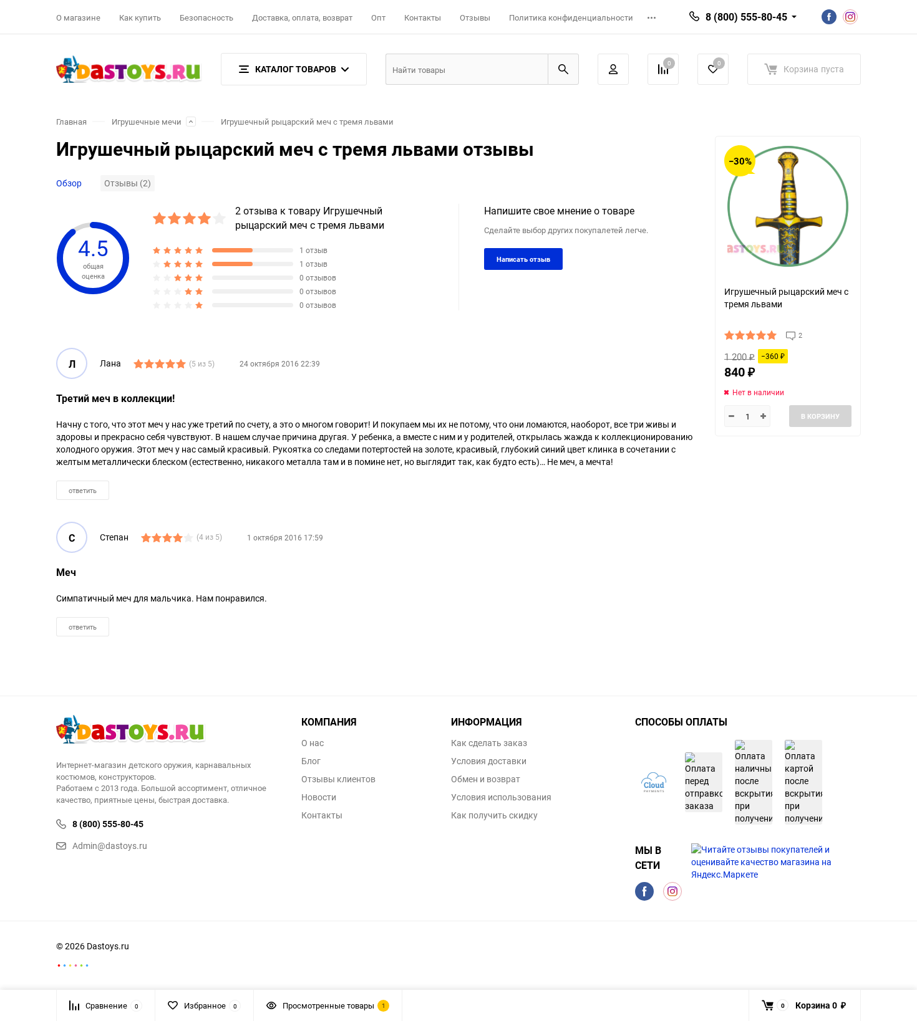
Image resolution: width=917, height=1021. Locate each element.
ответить (83, 490)
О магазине (78, 17)
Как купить (140, 17)
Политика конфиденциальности (571, 17)
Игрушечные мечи (147, 122)
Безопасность (206, 17)
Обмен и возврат (485, 779)
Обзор (69, 183)
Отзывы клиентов (338, 779)
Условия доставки (488, 761)
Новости (318, 797)
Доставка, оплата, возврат (302, 17)
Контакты (422, 17)
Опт (378, 17)
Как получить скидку (494, 815)
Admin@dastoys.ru (109, 845)
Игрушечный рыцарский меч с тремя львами (307, 122)
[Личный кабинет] (613, 69)
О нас (312, 743)
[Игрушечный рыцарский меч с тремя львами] (787, 206)
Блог (311, 761)
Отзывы (475, 17)
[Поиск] (563, 69)
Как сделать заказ (489, 743)
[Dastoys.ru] (169, 731)
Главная (71, 122)
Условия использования (501, 797)
